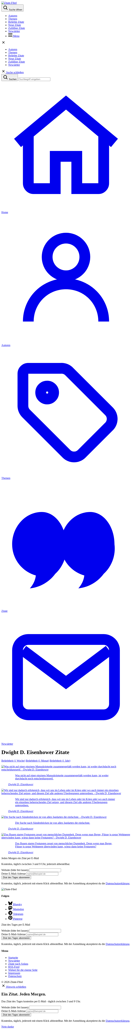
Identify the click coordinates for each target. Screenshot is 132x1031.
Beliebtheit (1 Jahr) (60, 760)
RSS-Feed (13, 966)
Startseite (13, 957)
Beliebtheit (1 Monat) (37, 760)
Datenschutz (15, 976)
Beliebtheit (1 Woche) (13, 760)
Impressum (14, 973)
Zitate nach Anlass (18, 963)
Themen (12, 18)
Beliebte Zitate (16, 21)
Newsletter (14, 31)
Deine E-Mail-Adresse (13, 873)
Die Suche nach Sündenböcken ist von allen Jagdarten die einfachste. (52, 822)
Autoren (12, 15)
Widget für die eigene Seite (22, 970)
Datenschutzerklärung (117, 883)
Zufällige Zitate (16, 28)
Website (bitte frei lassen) (15, 870)
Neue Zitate (14, 25)
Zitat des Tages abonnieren (16, 877)
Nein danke (7, 1026)
